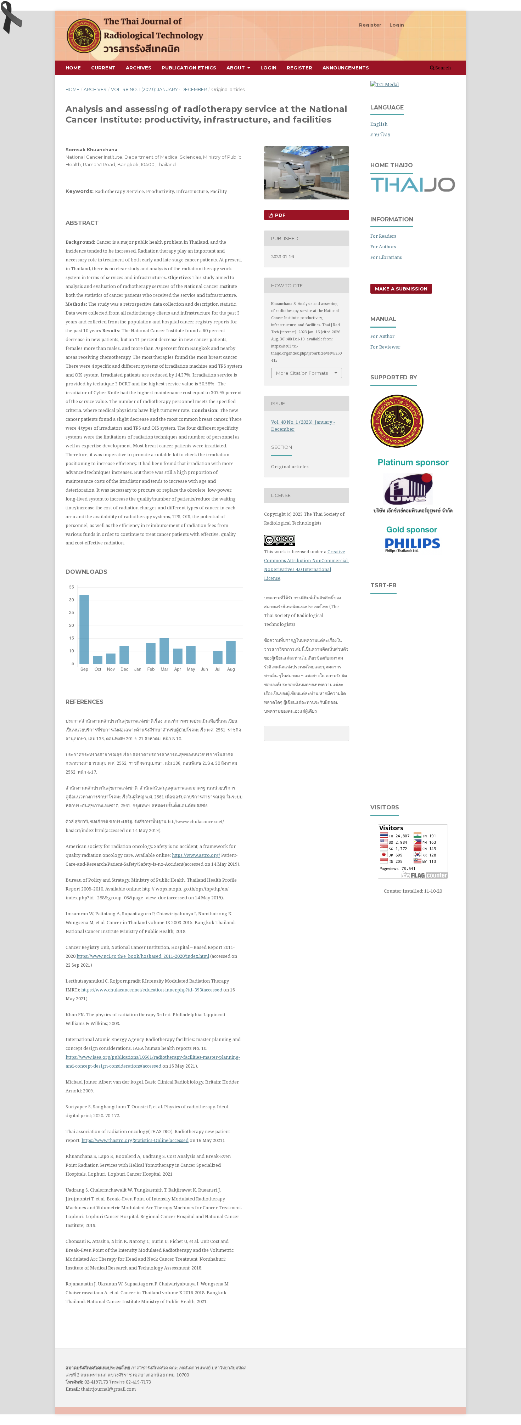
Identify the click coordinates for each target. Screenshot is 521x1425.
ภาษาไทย (380, 134)
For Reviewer (385, 347)
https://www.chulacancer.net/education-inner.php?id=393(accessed (151, 989)
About (236, 67)
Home (73, 67)
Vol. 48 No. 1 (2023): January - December (159, 89)
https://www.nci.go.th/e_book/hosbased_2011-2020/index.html (143, 956)
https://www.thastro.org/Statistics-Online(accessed (135, 1140)
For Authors (383, 246)
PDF (280, 215)
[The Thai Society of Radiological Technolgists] (397, 446)
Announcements (346, 67)
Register (299, 67)
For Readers (383, 236)
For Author (382, 336)
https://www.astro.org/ (196, 855)
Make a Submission (401, 289)
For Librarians (386, 257)
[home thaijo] (412, 190)
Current (103, 67)
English (378, 124)
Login (268, 67)
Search (442, 67)
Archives (138, 67)
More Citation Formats (302, 373)
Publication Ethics (189, 67)
